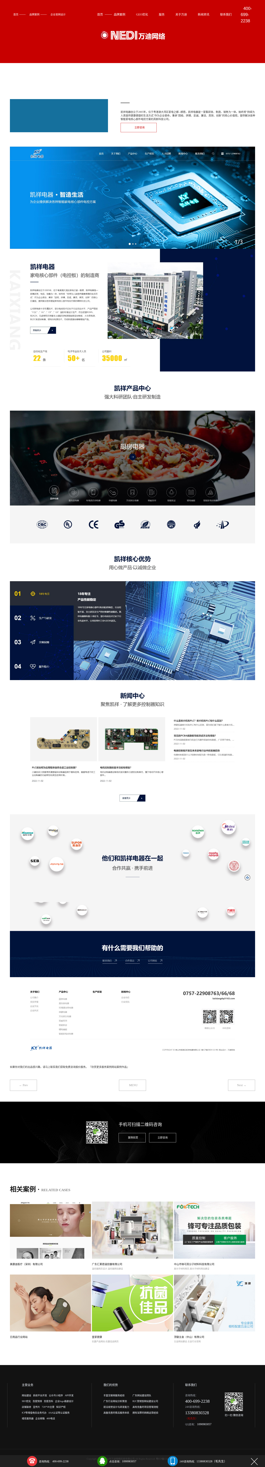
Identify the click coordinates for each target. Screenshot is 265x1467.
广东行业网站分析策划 (115, 1401)
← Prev (23, 1085)
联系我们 (226, 14)
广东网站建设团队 (141, 1395)
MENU (133, 1085)
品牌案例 (34, 14)
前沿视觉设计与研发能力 (116, 1407)
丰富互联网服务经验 (114, 1395)
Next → (241, 1085)
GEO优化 (142, 14)
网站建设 (26, 1395)
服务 (162, 14)
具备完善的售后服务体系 (116, 1412)
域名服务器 (28, 1418)
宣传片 (36, 1407)
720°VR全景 (48, 1407)
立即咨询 (139, 127)
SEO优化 (26, 1401)
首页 (15, 14)
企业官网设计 (58, 14)
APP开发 (69, 1395)
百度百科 (48, 1401)
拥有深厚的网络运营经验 (145, 1412)
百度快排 (37, 1401)
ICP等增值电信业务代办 (34, 1412)
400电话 (51, 1418)
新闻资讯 (203, 14)
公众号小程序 (56, 1395)
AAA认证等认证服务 (59, 1412)
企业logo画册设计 (64, 1401)
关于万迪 (181, 14)
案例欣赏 (133, 1137)
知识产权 (61, 1407)
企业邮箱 (40, 1418)
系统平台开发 (40, 1395)
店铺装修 (26, 1407)
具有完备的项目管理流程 (145, 1407)
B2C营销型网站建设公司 (145, 1401)
